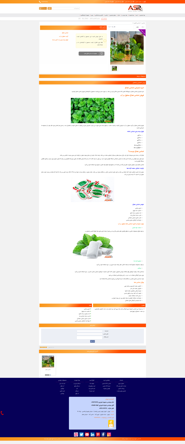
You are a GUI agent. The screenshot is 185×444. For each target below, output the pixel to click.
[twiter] (81, 434)
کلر (77, 388)
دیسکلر (77, 391)
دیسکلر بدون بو (77, 383)
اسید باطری (62, 391)
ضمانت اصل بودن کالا (121, 386)
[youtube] (87, 434)
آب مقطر (62, 386)
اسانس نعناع (103, 27)
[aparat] (76, 434)
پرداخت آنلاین (121, 388)
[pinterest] (98, 434)
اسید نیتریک (91, 391)
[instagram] (109, 434)
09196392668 (44, 2)
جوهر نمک (92, 383)
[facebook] (103, 434)
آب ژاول (77, 393)
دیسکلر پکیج (77, 386)
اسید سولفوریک (91, 386)
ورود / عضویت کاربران (139, 1)
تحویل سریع (121, 383)
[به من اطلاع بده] (114, 26)
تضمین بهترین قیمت (121, 391)
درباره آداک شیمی (118, 1)
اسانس (143, 23)
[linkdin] (92, 434)
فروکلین (62, 388)
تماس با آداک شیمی (129, 1)
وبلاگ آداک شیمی (108, 1)
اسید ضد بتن (62, 383)
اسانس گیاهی (137, 23)
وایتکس (62, 393)
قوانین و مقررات (106, 388)
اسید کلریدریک (92, 388)
